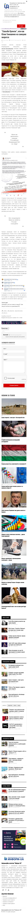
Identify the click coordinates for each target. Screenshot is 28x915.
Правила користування (9, 900)
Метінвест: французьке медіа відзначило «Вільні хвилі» (16, 768)
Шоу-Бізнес (6, 617)
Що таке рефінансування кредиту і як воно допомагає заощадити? (17, 790)
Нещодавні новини (8, 661)
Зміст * (5, 359)
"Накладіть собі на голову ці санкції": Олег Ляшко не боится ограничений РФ (12, 305)
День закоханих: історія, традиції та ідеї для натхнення (17, 797)
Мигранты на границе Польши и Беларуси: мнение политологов (13, 583)
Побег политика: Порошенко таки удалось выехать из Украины (13, 511)
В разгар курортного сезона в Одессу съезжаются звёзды (16, 717)
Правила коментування (9, 903)
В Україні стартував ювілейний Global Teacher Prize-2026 (16, 673)
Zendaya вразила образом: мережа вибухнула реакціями (17, 636)
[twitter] (3, 890)
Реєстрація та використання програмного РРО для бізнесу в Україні (16, 820)
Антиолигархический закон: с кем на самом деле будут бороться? (14, 607)
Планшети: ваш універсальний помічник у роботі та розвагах (16, 710)
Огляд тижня (6, 786)
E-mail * (5, 354)
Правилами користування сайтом (13, 10)
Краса (15, 705)
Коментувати (14, 385)
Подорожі (10, 705)
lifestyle (4, 705)
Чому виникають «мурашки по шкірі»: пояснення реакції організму (16, 760)
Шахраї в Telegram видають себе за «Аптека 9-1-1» (17, 752)
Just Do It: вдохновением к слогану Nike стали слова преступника (15, 725)
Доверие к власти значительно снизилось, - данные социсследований (13, 535)
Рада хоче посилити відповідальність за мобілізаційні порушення (17, 744)
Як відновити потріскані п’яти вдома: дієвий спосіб (16, 666)
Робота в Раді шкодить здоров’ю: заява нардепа (17, 688)
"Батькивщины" (6, 91)
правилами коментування (10, 13)
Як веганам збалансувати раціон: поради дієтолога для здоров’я (17, 812)
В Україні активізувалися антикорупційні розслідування (11, 440)
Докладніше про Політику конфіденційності (9, 21)
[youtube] (8, 890)
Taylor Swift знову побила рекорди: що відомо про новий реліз (17, 644)
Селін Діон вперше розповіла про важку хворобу (17, 622)
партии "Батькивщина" (7, 48)
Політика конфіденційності (10, 898)
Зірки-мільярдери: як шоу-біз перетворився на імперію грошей (17, 651)
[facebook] (6, 890)
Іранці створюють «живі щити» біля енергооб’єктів (13, 417)
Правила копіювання (8, 901)
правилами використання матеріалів (13, 11)
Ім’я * (5, 348)
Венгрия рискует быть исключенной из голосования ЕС (14, 464)
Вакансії (5, 896)
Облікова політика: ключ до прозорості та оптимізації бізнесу (17, 805)
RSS (4, 905)
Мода (19, 705)
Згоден (21, 26)
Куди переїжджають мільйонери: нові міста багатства (16, 695)
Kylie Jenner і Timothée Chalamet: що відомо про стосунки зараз (17, 629)
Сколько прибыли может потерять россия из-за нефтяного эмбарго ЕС (12, 487)
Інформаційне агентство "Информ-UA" (11, 910)
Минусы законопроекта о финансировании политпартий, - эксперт (11, 559)
